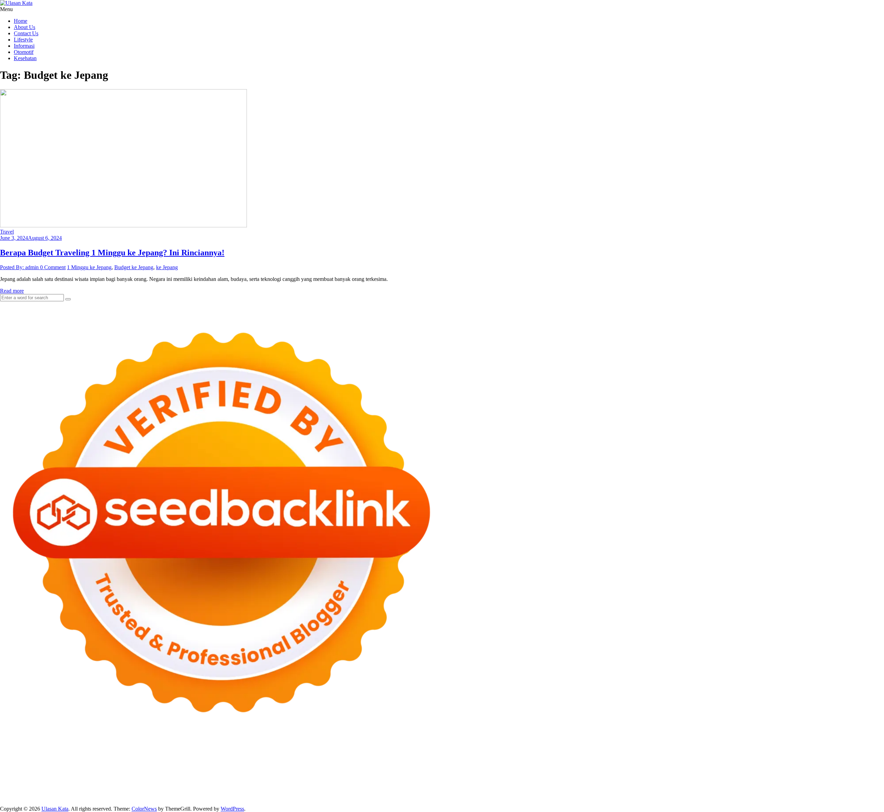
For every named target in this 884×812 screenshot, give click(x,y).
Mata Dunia (727, 778)
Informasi (24, 46)
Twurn (23, 760)
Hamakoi (771, 760)
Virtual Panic (867, 760)
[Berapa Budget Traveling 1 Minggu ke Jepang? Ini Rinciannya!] (123, 225)
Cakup (684, 791)
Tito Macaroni (572, 778)
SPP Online (547, 766)
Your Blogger (807, 784)
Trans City (770, 778)
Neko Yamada (386, 753)
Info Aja (195, 791)
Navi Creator (74, 784)
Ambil (357, 791)
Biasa (601, 791)
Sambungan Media (372, 797)
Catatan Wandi (315, 784)
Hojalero (154, 766)
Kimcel (143, 753)
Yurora (337, 760)
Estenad (751, 760)
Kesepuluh (338, 797)
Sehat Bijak (217, 791)
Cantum (667, 791)
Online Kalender (412, 772)
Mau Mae (817, 778)
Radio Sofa (102, 784)
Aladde (561, 760)
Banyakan (152, 797)
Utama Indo (667, 760)
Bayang (499, 791)
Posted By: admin (20, 267)
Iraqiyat (159, 772)
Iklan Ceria (122, 760)
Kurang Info (597, 784)
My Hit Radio (604, 760)
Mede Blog (80, 772)
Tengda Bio (764, 766)
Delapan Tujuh (90, 753)
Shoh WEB (61, 766)
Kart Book (504, 766)
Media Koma (721, 784)
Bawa (526, 791)
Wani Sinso (539, 760)
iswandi (124, 784)
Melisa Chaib (314, 760)
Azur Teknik (59, 753)
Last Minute (529, 772)
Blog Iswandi (415, 784)
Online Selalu (15, 791)
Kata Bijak (386, 760)
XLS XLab (41, 778)
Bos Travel (700, 778)
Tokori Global (130, 778)
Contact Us (26, 33)
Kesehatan (25, 58)
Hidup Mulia (363, 766)
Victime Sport (718, 772)
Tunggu (21, 797)
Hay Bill (350, 778)
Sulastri (39, 766)
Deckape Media (164, 778)
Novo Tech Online (123, 766)
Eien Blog (212, 766)
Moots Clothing (834, 760)
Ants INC (644, 753)
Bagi (456, 791)
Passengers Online (676, 753)
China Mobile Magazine (405, 766)
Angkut (415, 791)
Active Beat (101, 778)
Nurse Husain (15, 766)
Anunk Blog (30, 753)
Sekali (295, 797)
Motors (8, 753)
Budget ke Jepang (133, 267)
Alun (332, 791)
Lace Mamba (246, 753)
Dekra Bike (380, 772)
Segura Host (736, 766)
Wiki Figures (355, 753)
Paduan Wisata (47, 791)
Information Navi (608, 778)
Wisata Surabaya (669, 778)
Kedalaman (195, 797)
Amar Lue (860, 766)
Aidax (706, 760)
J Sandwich (430, 778)
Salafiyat (98, 760)
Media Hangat (693, 797)
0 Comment (53, 267)
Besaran (173, 797)
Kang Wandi (347, 784)
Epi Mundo (44, 760)
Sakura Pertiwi (81, 791)
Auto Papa (785, 753)
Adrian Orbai (604, 766)
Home (20, 21)
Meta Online (359, 760)
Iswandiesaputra (151, 784)
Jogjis (454, 760)
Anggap (787, 791)
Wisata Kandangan (481, 784)
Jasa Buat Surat (799, 760)
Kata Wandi (285, 784)
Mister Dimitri (277, 766)
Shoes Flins (203, 772)
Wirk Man (857, 778)
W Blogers (147, 760)
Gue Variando (850, 772)
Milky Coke (795, 772)
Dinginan (129, 797)
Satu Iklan (834, 784)
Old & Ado (821, 772)
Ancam (398, 791)
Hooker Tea (791, 766)
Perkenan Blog (505, 797)
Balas (484, 791)
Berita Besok (751, 784)
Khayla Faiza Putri (191, 784)
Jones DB (639, 778)
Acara (275, 791)
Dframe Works (565, 753)
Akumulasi (377, 791)
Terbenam (545, 791)
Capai (849, 791)
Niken (19, 784)
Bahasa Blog (537, 797)
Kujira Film (835, 766)
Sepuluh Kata (442, 797)
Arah (444, 791)
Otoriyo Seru (766, 772)
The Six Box (656, 772)
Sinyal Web (692, 784)
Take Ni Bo (507, 753)
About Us (24, 27)
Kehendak (314, 797)
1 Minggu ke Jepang (89, 267)
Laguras (469, 766)
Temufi (813, 766)
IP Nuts (742, 772)
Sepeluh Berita (595, 797)
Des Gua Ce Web (496, 778)
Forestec (330, 778)
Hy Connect (727, 760)
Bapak (110, 797)
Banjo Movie (258, 778)
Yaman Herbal (71, 778)
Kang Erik (794, 778)
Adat (309, 791)
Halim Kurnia (113, 791)
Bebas (564, 791)
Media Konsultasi (632, 797)
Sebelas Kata (861, 784)
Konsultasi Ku (410, 797)
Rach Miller (446, 766)
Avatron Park (812, 753)
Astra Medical (686, 772)
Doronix (192, 753)
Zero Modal (480, 753)
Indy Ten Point (624, 772)
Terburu (634, 791)
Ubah (6, 797)
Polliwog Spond (279, 753)
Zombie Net (89, 766)
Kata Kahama (73, 760)
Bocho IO (285, 778)
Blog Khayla (446, 784)
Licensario (595, 772)
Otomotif (23, 52)
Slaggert (579, 760)
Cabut (650, 791)
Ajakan (716, 791)
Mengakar (751, 791)
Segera (279, 797)
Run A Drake (228, 778)
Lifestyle (23, 40)
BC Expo (326, 772)
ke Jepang (167, 267)
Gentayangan (87, 797)
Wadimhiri (621, 753)
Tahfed (837, 778)
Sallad (231, 766)
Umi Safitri (141, 791)
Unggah (865, 791)
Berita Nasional (662, 784)
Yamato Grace (175, 760)
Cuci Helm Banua (251, 784)
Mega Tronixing (704, 766)
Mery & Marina (183, 766)
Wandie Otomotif (381, 784)
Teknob (749, 778)
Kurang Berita (628, 784)
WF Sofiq (250, 766)
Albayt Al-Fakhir (754, 753)
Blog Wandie (517, 784)
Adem (732, 791)
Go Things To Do (536, 778)
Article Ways (352, 772)
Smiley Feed (575, 766)
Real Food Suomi (451, 772)
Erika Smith (633, 766)
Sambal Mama (637, 760)
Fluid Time (138, 772)
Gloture (525, 766)
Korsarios (504, 772)
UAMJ (20, 778)
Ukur (37, 797)
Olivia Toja (286, 760)
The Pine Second (666, 766)
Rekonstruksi (309, 766)
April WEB (513, 760)
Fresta (492, 760)
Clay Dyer (308, 778)
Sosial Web (779, 784)
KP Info (690, 760)
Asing (431, 791)
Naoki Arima (402, 778)
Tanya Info (664, 797)
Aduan (700, 791)
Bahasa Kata (724, 797)
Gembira (239, 797)
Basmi (470, 791)
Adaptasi (293, 791)
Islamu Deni (205, 760)
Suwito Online (43, 784)
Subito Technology (319, 753)
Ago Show (336, 766)
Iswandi (221, 784)
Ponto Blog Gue (297, 772)
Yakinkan (260, 797)
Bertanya (241, 791)
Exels (485, 766)
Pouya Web (53, 772)
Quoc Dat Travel (716, 753)
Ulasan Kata (58, 797)
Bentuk (616, 791)
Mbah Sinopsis (430, 760)
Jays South (473, 760)
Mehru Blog (233, 760)
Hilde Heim (595, 753)
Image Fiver (121, 753)
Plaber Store (452, 753)
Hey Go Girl (216, 753)
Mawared (481, 772)
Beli (514, 791)
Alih (344, 791)
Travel (7, 232)
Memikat (219, 797)
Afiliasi (260, 791)
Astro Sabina (842, 753)
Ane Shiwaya (25, 772)
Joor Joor (268, 772)
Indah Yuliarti (169, 791)
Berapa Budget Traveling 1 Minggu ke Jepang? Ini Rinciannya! (112, 252)
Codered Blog (109, 772)
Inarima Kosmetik (563, 772)
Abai (321, 791)
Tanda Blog (565, 797)
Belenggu (582, 791)
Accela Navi (534, 753)
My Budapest (197, 778)
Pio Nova (179, 772)
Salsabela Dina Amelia (558, 784)
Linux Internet (459, 778)
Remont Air (374, 778)
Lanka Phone (167, 753)
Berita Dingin (473, 797)
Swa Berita (260, 760)
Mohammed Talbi (237, 772)
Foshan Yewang (420, 753)
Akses (770, 791)
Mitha (406, 760)
